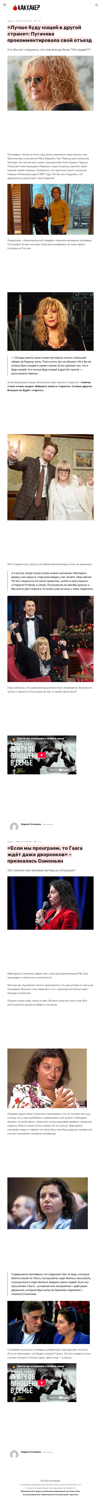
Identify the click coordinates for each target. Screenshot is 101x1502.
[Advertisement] (50, 131)
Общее (10, 21)
